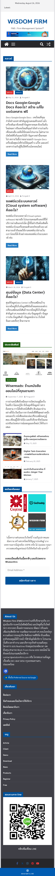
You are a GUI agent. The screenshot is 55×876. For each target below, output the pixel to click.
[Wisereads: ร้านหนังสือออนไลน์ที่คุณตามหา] (27, 362)
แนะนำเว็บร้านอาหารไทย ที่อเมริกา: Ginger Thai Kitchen (34, 472)
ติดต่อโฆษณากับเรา (11, 707)
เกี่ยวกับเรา (7, 713)
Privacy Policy (9, 719)
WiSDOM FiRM (27, 21)
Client (5, 748)
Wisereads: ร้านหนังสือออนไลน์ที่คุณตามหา (23, 388)
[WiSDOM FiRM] (6, 44)
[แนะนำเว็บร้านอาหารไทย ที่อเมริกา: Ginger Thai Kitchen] (12, 474)
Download (7, 761)
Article (9, 92)
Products (7, 773)
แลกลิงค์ (6, 725)
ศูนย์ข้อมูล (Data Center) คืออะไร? (25, 295)
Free (5, 785)
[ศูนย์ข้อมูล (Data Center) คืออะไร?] (27, 268)
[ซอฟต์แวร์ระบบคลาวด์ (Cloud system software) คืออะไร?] (27, 177)
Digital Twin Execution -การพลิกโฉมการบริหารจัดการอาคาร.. (36, 454)
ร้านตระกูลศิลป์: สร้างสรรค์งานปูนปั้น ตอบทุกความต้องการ (36, 438)
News (5, 767)
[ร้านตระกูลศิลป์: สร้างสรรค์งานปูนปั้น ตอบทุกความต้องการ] (12, 439)
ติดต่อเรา (7, 695)
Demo (5, 755)
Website (19, 92)
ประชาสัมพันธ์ (11, 380)
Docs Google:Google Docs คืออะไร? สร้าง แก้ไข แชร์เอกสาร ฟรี (25, 107)
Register (6, 778)
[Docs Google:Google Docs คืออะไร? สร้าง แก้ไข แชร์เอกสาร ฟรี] (27, 79)
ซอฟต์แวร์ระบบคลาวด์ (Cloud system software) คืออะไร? (26, 206)
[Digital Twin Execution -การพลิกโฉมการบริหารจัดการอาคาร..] (12, 456)
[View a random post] (48, 44)
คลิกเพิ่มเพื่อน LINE (27, 848)
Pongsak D (25, 97)
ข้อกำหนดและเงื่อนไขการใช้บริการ (17, 701)
